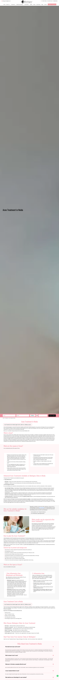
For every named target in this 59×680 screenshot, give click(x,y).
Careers (45, 4)
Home (4, 4)
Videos (34, 4)
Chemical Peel (7, 492)
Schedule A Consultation (52, 4)
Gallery (31, 4)
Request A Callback (52, 415)
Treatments (13, 4)
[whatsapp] (57, 676)
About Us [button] (8, 4)
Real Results (38, 4)
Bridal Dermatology (20, 4)
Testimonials (26, 4)
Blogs (42, 4)
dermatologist (41, 507)
